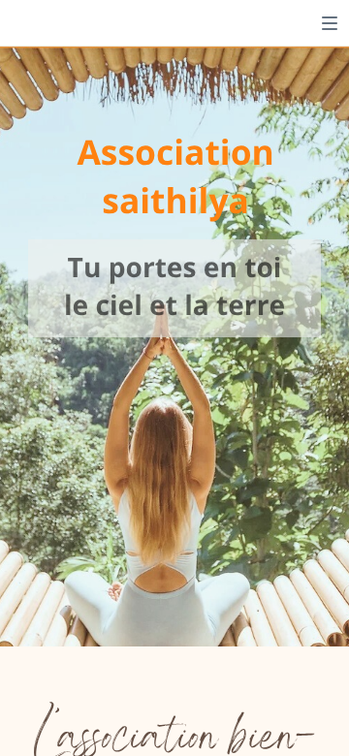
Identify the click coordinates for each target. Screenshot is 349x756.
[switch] (329, 23)
